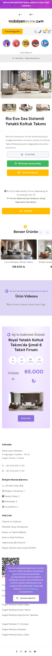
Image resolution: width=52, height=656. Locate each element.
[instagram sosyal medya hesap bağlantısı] (21, 652)
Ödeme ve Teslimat (11, 521)
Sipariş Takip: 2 (12, 496)
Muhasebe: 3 (10, 501)
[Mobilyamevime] (13, 58)
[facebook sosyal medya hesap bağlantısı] (16, 652)
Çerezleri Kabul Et (28, 598)
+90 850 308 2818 (13, 485)
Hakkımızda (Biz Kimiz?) (13, 542)
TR (30, 14)
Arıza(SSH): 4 (11, 506)
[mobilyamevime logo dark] (26, 21)
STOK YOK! (30, 154)
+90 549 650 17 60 (15, 465)
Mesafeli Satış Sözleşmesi (15, 526)
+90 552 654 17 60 (14, 470)
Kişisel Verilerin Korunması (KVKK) (19, 547)
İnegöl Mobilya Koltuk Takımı (16, 609)
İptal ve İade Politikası (13, 537)
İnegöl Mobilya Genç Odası (15, 634)
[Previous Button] (5, 85)
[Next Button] (46, 85)
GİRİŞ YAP (27, 211)
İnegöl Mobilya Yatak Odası (15, 604)
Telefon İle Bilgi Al (29, 172)
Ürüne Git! (26, 418)
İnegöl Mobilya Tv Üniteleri (15, 624)
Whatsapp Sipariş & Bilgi (29, 163)
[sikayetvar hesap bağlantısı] (35, 652)
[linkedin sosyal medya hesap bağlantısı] (30, 652)
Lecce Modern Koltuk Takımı (19, 262)
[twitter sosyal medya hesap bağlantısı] (26, 652)
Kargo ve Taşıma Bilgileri (14, 532)
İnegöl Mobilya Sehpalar (14, 629)
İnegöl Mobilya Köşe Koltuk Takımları (20, 615)
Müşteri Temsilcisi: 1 (14, 491)
